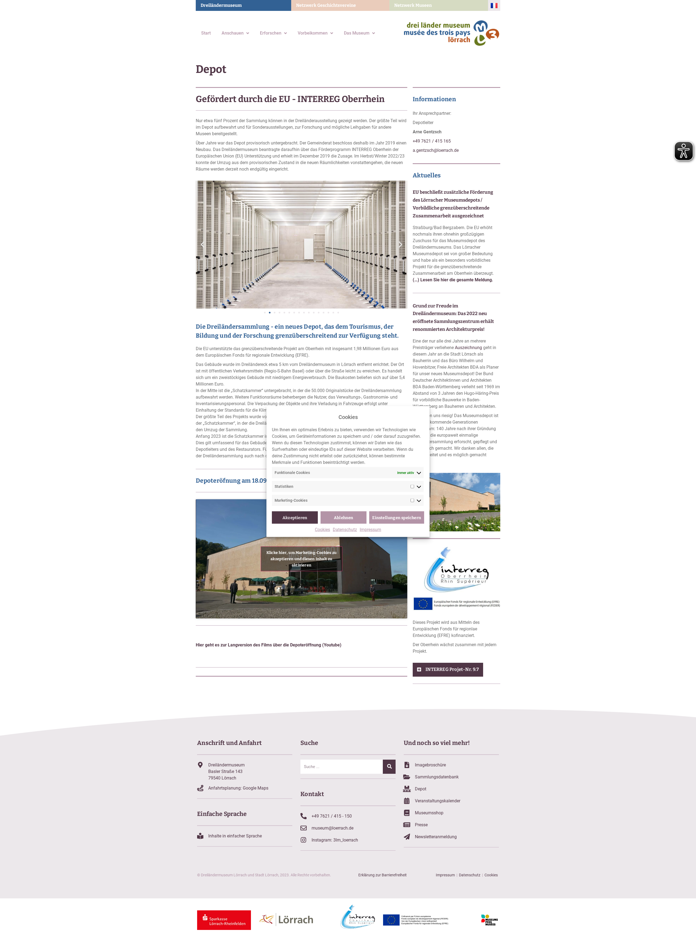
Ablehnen (343, 517)
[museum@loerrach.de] (303, 828)
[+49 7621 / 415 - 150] (303, 816)
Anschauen (233, 33)
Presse (421, 824)
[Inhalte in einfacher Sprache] (200, 836)
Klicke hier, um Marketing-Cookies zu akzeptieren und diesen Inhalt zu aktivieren (301, 558)
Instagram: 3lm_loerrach (335, 840)
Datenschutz (345, 529)
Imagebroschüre (430, 765)
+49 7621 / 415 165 (432, 141)
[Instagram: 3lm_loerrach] (303, 840)
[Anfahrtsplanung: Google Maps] (200, 788)
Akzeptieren (294, 517)
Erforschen (270, 33)
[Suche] (389, 767)
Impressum (370, 529)
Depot (420, 788)
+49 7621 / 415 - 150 (332, 816)
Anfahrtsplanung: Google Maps (238, 788)
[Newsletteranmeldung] (407, 837)
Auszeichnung (468, 347)
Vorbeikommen (313, 33)
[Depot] (407, 789)
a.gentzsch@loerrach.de (436, 150)
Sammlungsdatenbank (437, 776)
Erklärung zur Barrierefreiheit (382, 875)
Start (206, 33)
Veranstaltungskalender (437, 800)
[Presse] (407, 825)
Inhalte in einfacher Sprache (235, 836)
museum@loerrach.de (332, 828)
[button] (202, 245)
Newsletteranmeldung (436, 836)
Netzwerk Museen (413, 5)
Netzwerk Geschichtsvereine (326, 5)
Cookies (322, 529)
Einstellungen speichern (396, 517)
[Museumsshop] (407, 813)
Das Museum (356, 33)
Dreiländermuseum (221, 5)
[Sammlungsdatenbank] (407, 777)
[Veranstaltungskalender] (407, 801)
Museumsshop (429, 812)
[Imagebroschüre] (407, 765)
